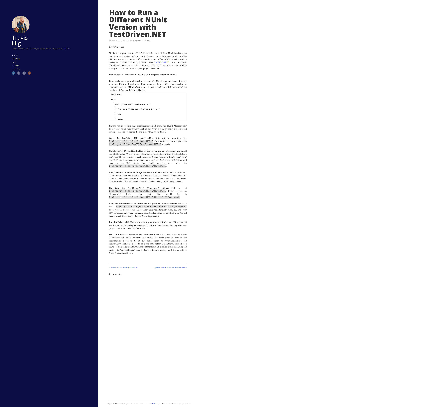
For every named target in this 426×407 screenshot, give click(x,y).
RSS (29, 73)
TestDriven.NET (161, 62)
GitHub (18, 73)
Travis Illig (20, 40)
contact (15, 65)
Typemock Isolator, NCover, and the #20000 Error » (170, 267)
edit (148, 40)
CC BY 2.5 (154, 404)
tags (14, 61)
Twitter (13, 73)
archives (16, 58)
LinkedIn (24, 73)
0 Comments (138, 40)
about (15, 55)
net (127, 40)
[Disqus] (148, 308)
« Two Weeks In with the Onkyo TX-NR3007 (123, 267)
